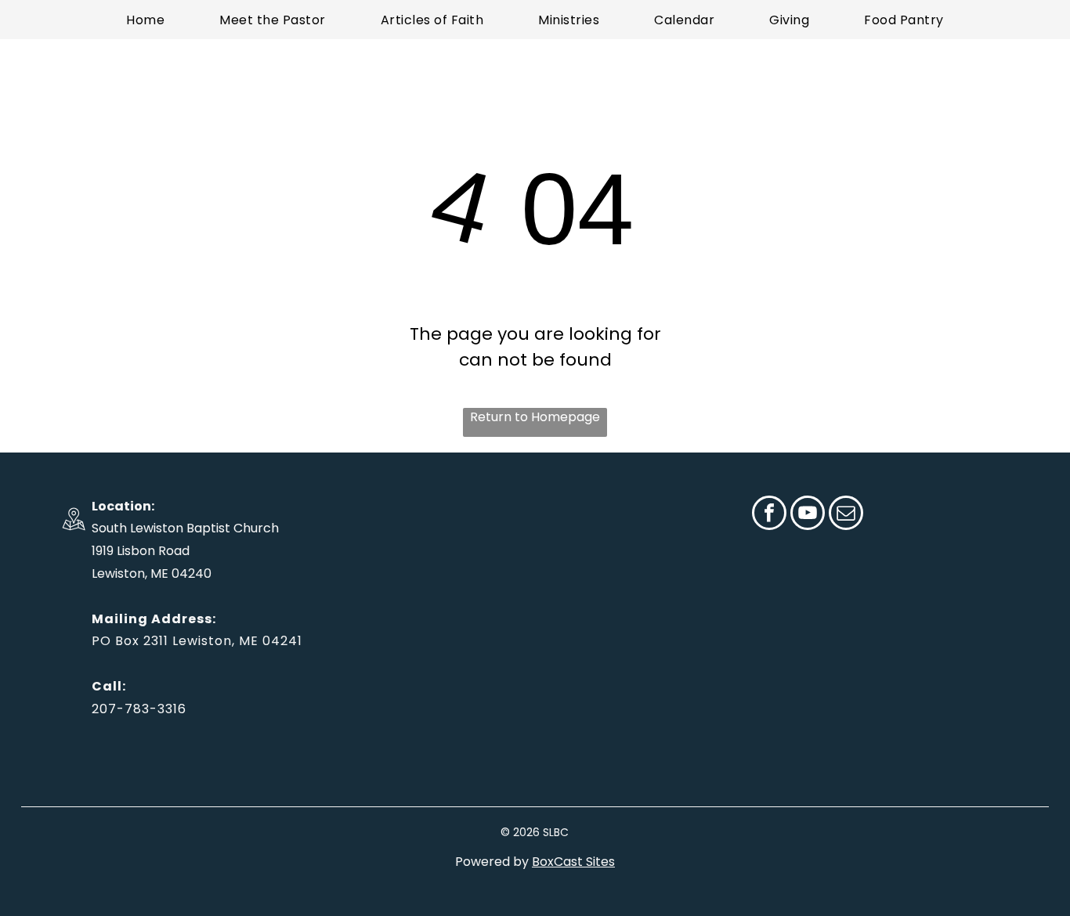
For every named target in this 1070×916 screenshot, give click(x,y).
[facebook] (769, 515)
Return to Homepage (535, 417)
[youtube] (807, 515)
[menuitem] (145, 19)
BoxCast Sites (573, 862)
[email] (846, 515)
